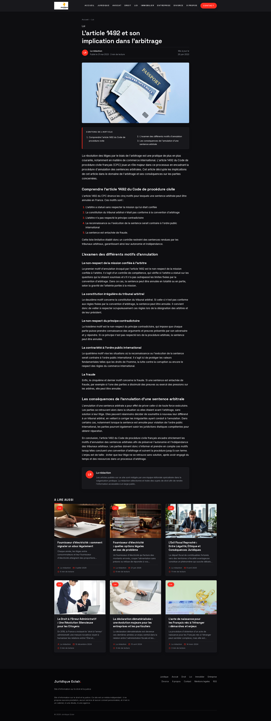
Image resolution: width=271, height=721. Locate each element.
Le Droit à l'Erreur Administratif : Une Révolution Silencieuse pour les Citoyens (76, 622)
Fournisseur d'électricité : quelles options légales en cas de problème (128, 546)
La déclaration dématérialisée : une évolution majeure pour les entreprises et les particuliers (132, 622)
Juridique (104, 5)
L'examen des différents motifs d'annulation (161, 136)
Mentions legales (202, 681)
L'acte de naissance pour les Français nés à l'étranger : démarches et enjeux (186, 622)
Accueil (89, 5)
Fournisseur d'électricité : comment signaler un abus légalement (79, 544)
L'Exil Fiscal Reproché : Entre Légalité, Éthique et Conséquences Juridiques (185, 546)
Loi (136, 5)
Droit (127, 5)
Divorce (178, 5)
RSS (215, 681)
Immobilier (147, 5)
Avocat (116, 5)
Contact (208, 6)
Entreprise (164, 5)
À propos (191, 5)
